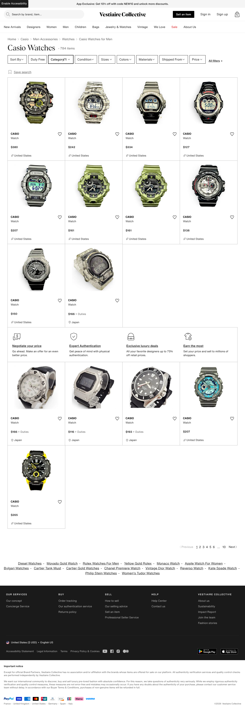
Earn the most (193, 345)
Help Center (159, 601)
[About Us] (199, 27)
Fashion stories (207, 623)
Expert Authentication (85, 345)
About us (203, 601)
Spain (63, 703)
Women (52, 27)
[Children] (89, 27)
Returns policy (67, 612)
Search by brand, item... (27, 14)
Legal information (47, 651)
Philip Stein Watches (101, 573)
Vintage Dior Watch (160, 568)
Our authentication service (75, 606)
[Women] (59, 27)
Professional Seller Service (122, 618)
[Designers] (43, 27)
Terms (63, 651)
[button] (237, 14)
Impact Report (207, 612)
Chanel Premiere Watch (122, 568)
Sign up (222, 14)
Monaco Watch (168, 563)
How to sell (112, 601)
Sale (174, 27)
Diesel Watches (30, 563)
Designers (33, 27)
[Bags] (102, 27)
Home (12, 39)
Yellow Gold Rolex (138, 563)
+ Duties (80, 314)
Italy (71, 703)
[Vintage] (150, 27)
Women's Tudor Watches (141, 573)
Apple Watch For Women (204, 563)
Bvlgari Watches (16, 568)
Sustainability (206, 606)
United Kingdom (21, 703)
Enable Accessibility (14, 4)
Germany (52, 703)
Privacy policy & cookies (85, 651)
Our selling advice (116, 606)
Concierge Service (17, 606)
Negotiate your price (27, 345)
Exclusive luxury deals (142, 345)
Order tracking (67, 601)
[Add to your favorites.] (59, 134)
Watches (68, 39)
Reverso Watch (191, 568)
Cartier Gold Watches (82, 568)
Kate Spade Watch (222, 568)
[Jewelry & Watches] (134, 27)
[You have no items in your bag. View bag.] (237, 14)
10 (224, 547)
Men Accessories (45, 39)
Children (80, 27)
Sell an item (183, 14)
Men (66, 27)
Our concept (14, 601)
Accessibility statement (20, 651)
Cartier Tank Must (47, 568)
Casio (24, 39)
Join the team (206, 618)
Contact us (158, 606)
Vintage (142, 27)
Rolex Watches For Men (101, 563)
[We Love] (168, 27)
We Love (159, 27)
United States (39, 703)
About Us (190, 27)
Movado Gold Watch (62, 563)
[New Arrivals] (23, 27)
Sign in (205, 14)
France (7, 703)
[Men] (71, 27)
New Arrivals (12, 27)
